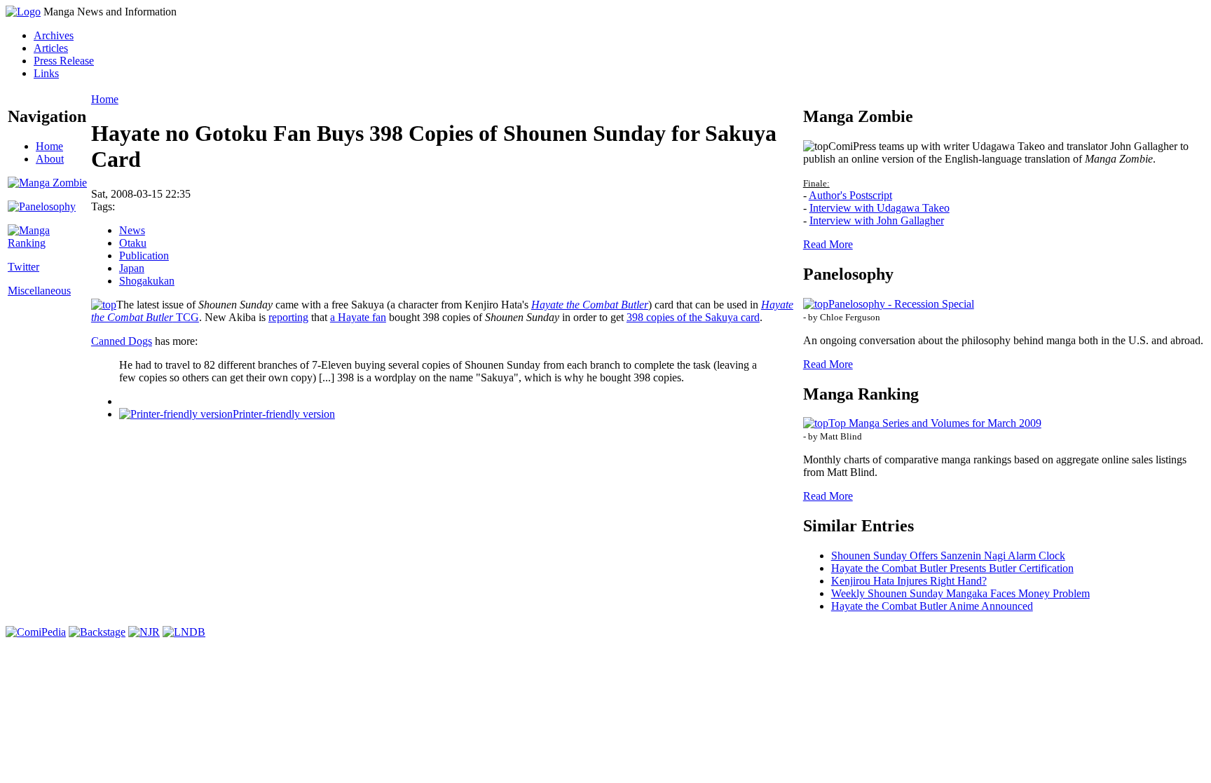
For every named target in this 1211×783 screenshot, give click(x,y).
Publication (144, 255)
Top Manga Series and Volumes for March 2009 (934, 423)
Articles (51, 48)
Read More (828, 244)
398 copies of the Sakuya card (693, 317)
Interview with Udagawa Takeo (879, 208)
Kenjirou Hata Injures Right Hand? (909, 581)
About (50, 159)
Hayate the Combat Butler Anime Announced (932, 606)
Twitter (23, 267)
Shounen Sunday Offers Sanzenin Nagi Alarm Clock (948, 555)
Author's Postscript (850, 195)
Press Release (64, 61)
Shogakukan (147, 281)
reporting (288, 317)
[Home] (23, 12)
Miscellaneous (39, 291)
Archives (54, 35)
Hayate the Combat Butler (589, 305)
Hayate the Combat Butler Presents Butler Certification (952, 568)
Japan (131, 268)
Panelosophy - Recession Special (901, 304)
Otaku (132, 243)
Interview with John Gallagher (876, 220)
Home (49, 146)
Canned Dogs (121, 341)
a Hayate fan (358, 317)
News (132, 230)
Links (46, 73)
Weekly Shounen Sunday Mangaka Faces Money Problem (960, 593)
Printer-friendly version (284, 414)
